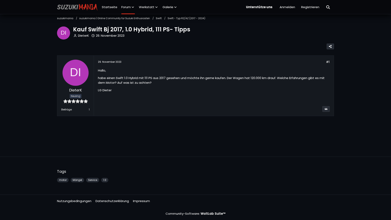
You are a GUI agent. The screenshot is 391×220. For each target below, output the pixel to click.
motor (63, 180)
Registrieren (310, 7)
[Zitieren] (326, 109)
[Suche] (328, 7)
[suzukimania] (77, 7)
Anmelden (287, 7)
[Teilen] (330, 46)
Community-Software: (196, 213)
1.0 (104, 180)
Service (92, 180)
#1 (328, 62)
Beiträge (66, 109)
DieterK (83, 35)
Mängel (77, 180)
